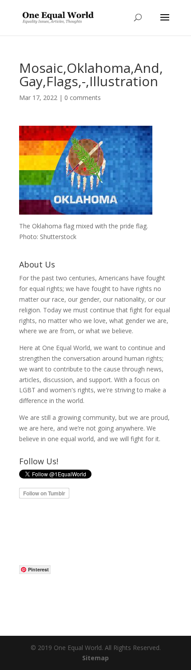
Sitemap (95, 658)
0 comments (82, 97)
